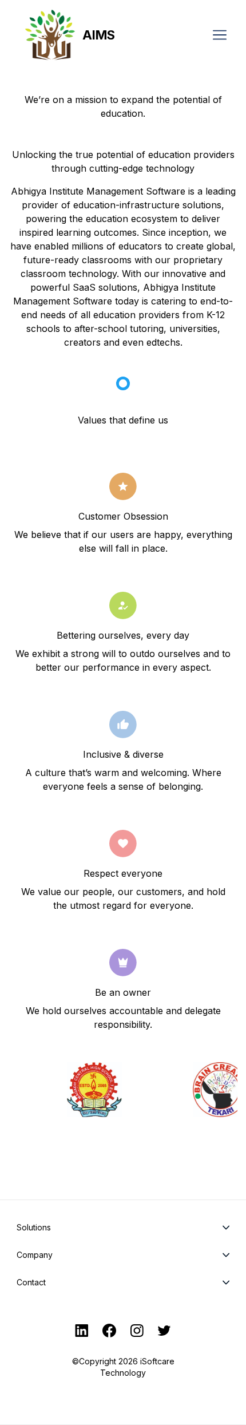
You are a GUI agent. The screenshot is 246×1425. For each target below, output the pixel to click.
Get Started (123, 1410)
